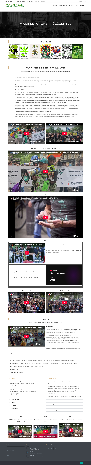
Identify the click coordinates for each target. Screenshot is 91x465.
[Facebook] (51, 448)
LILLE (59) (13, 402)
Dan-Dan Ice (74, 363)
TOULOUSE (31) (53, 410)
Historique (22, 1)
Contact (31, 1)
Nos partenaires (14, 1)
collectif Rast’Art (22, 385)
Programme (14, 353)
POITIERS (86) (52, 401)
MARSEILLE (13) (14, 408)
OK (81, 462)
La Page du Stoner (67, 340)
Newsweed (49, 347)
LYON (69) (13, 405)
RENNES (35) (52, 404)
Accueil (7, 1)
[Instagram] (55, 448)
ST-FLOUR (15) (52, 407)
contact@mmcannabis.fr (36, 453)
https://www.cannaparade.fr (36, 456)
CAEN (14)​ (13, 378)
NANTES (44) (52, 378)
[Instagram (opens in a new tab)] (84, 1)
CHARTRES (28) (15, 399)
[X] (48, 448)
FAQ (27, 1)
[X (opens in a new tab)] (80, 1)
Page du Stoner (17, 272)
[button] (10, 52)
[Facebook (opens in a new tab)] (82, 1)
